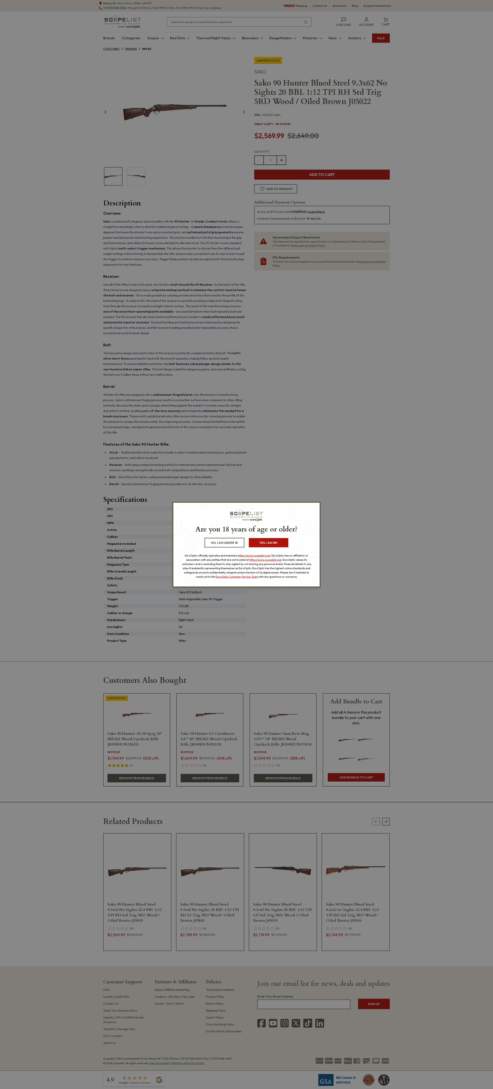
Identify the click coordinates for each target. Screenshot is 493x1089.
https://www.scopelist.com (254, 555)
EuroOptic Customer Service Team (237, 576)
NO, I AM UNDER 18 (224, 543)
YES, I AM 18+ (268, 543)
